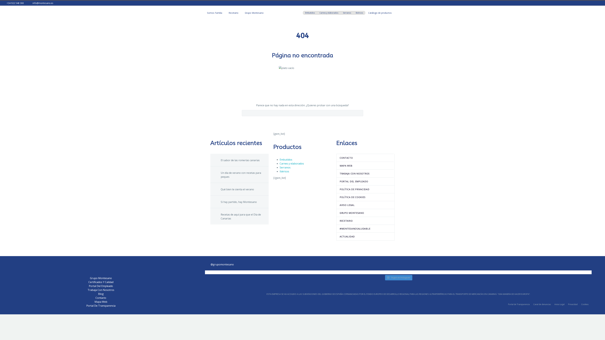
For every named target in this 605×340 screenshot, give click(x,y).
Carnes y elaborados (329, 12)
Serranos (347, 12)
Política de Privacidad (354, 189)
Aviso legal (347, 205)
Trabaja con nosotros (355, 173)
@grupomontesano (222, 264)
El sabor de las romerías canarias (240, 160)
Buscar (359, 113)
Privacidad (573, 304)
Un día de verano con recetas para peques (241, 174)
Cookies (584, 304)
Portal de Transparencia (100, 305)
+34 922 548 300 (15, 3)
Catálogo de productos (380, 12)
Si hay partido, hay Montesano (239, 202)
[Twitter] (586, 3)
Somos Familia (214, 12)
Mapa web (346, 165)
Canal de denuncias (542, 304)
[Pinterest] (595, 3)
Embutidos (310, 12)
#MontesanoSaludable (355, 228)
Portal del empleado (354, 181)
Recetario (233, 12)
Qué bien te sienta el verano (237, 189)
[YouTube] (600, 3)
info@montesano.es (43, 3)
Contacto (346, 157)
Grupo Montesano (254, 12)
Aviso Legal (559, 304)
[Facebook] (581, 3)
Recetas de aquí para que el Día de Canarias (241, 216)
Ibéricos (359, 12)
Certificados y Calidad (100, 282)
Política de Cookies (352, 197)
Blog (101, 294)
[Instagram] (590, 3)
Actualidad (347, 236)
